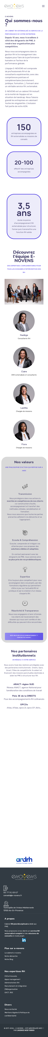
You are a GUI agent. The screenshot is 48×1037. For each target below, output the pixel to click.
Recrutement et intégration (16, 986)
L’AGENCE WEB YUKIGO (25, 1030)
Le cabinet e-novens (13, 953)
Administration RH (12, 983)
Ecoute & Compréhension (25, 540)
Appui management (12, 979)
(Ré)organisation (11, 989)
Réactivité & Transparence (25, 610)
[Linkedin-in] (24, 940)
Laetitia (24, 407)
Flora (24, 444)
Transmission (25, 494)
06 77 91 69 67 (10, 892)
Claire (24, 371)
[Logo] (14, 6)
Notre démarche (11, 956)
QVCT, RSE (9, 993)
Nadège (24, 335)
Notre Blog (9, 959)
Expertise (25, 576)
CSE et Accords (11, 976)
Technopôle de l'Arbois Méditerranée (18, 907)
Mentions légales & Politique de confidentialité (17, 1014)
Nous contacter (11, 1009)
